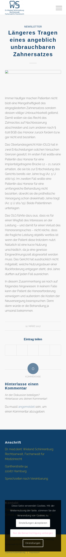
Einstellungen (33, 543)
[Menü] (56, 7)
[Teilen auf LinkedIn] (44, 350)
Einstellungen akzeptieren (33, 523)
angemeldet (26, 406)
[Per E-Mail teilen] (55, 350)
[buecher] (33, 80)
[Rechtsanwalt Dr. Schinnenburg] (27, 7)
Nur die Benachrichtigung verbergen (33, 533)
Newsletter (33, 26)
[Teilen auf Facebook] (10, 350)
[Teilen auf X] (21, 350)
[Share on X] (33, 350)
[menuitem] (56, 7)
